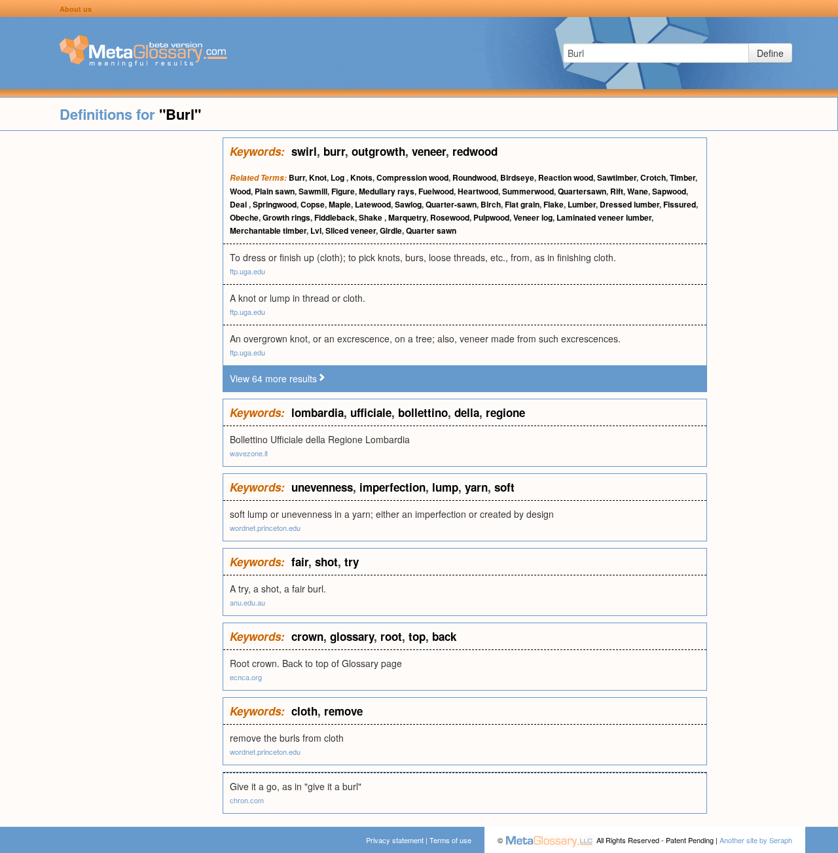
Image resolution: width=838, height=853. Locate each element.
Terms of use (450, 840)
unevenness (322, 487)
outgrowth (378, 151)
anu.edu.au (247, 602)
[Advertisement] (111, 333)
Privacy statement (395, 840)
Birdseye (517, 177)
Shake (371, 217)
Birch (491, 204)
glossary (352, 636)
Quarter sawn (431, 230)
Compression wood (412, 177)
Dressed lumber (629, 204)
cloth (304, 711)
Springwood (275, 204)
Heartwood (478, 191)
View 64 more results (273, 378)
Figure (343, 191)
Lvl (315, 230)
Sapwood (669, 191)
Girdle (391, 230)
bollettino (423, 412)
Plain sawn (275, 191)
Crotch (653, 177)
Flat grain (522, 204)
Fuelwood (436, 191)
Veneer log (533, 217)
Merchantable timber (268, 230)
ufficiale (371, 412)
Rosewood (449, 217)
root (391, 636)
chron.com (247, 800)
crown (307, 636)
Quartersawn (582, 191)
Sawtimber (616, 177)
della (466, 412)
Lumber (582, 204)
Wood (240, 191)
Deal (239, 204)
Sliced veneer (350, 230)
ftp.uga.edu (247, 271)
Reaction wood (565, 177)
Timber (682, 177)
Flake (553, 204)
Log (338, 177)
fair (299, 562)
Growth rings (286, 217)
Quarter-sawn (451, 204)
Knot (318, 177)
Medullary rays (386, 191)
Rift (616, 191)
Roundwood (474, 177)
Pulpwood (491, 217)
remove (343, 711)
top (417, 636)
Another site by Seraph (756, 840)
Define (770, 53)
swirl (304, 151)
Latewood (373, 204)
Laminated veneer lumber (603, 217)
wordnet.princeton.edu (265, 527)
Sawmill (313, 191)
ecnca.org (246, 677)
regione (505, 412)
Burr (297, 177)
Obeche (244, 217)
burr (334, 151)
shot (326, 562)
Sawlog (408, 204)
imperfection (392, 487)
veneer (429, 151)
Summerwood (528, 191)
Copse (313, 204)
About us (76, 9)
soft (504, 487)
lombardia (317, 412)
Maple (340, 204)
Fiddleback (334, 217)
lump (445, 487)
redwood (475, 151)
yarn (476, 487)
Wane (637, 191)
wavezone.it (249, 453)
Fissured (679, 204)
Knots (361, 177)
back (444, 636)
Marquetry (407, 217)
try (351, 562)
